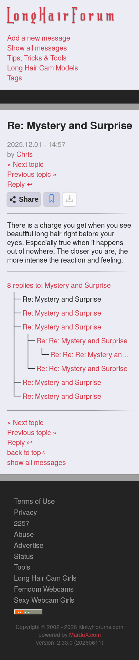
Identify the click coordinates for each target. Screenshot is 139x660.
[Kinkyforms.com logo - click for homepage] (60, 16)
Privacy (25, 512)
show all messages (36, 462)
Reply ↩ (20, 184)
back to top (27, 452)
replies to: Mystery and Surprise (59, 285)
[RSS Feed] (28, 611)
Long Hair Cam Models (42, 68)
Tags (14, 78)
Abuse (24, 534)
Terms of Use (34, 501)
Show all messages (37, 48)
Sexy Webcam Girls (44, 600)
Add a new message (38, 38)
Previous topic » (32, 174)
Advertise (28, 545)
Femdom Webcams (44, 589)
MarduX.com (85, 634)
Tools (22, 567)
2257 (22, 523)
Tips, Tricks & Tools (37, 58)
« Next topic (25, 164)
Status (24, 556)
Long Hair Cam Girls (45, 578)
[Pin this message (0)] (52, 199)
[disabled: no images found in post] (69, 199)
